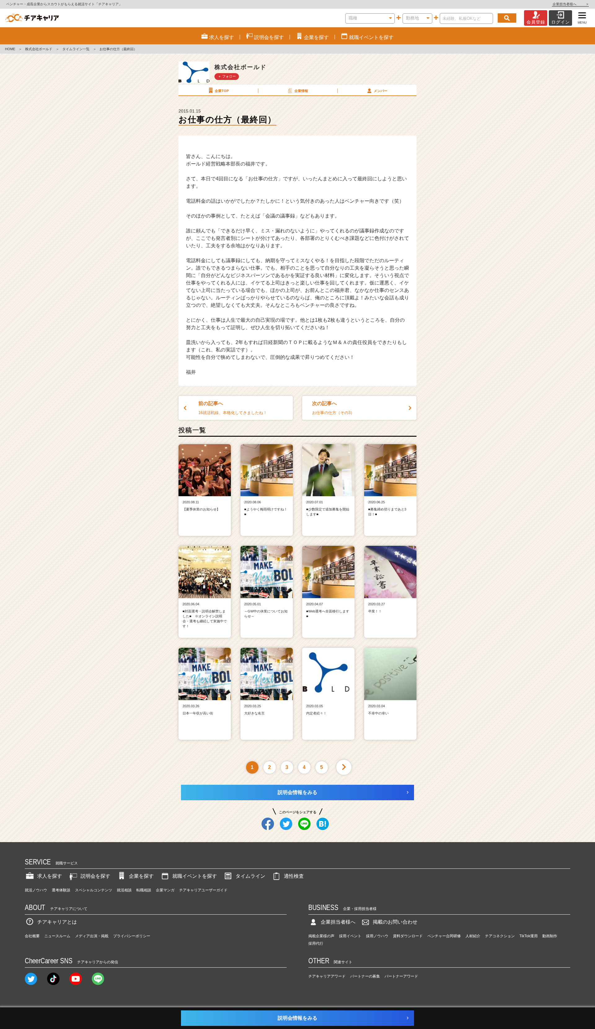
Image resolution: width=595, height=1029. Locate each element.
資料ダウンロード (408, 936)
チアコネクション (500, 936)
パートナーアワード (401, 976)
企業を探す (141, 876)
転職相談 (143, 890)
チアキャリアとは (57, 922)
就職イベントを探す (194, 876)
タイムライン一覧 (76, 49)
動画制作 (549, 936)
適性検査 (294, 876)
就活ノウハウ (36, 890)
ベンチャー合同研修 (444, 936)
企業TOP (222, 91)
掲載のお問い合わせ (395, 922)
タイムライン (250, 876)
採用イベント (350, 936)
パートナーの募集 (365, 976)
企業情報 (301, 91)
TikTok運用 (528, 936)
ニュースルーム (57, 936)
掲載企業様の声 (321, 936)
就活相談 (124, 890)
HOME (10, 49)
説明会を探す (95, 876)
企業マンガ (165, 890)
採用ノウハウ (377, 936)
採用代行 (315, 943)
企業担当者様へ (570, 4)
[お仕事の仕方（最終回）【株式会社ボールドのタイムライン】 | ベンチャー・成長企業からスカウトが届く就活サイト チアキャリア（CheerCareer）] (32, 18)
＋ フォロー (227, 76)
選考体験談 (61, 890)
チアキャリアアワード (327, 976)
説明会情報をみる (297, 792)
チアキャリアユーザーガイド (203, 890)
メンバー (380, 91)
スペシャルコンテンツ (93, 890)
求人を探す (49, 876)
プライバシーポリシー (131, 936)
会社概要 (32, 936)
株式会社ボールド (38, 49)
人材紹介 (472, 936)
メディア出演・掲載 (91, 936)
